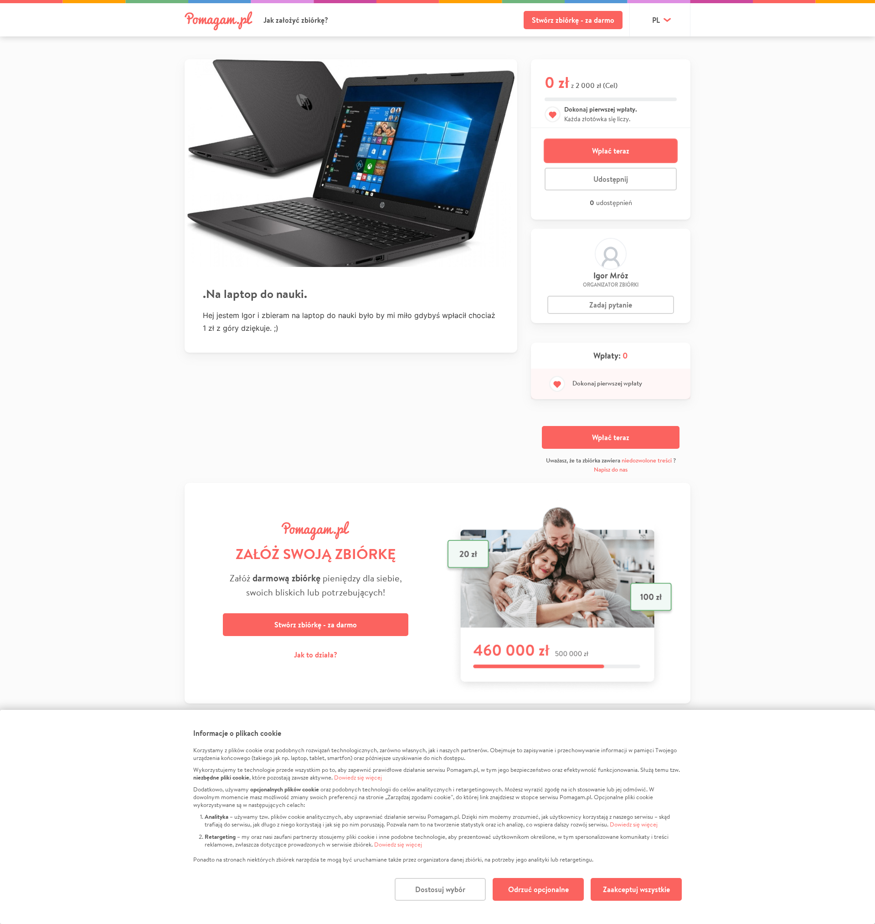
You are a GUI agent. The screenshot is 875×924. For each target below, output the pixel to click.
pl (656, 20)
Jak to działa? (315, 655)
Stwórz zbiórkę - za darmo (573, 20)
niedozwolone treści (647, 460)
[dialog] (437, 817)
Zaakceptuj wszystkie (636, 889)
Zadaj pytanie (610, 305)
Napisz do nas (611, 469)
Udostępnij (610, 179)
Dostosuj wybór (440, 889)
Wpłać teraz (610, 151)
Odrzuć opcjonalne (538, 889)
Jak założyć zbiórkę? (295, 20)
